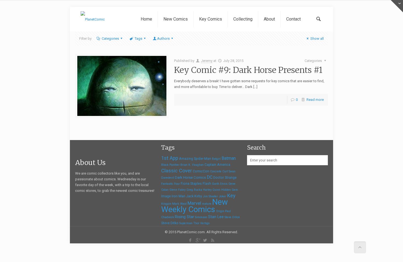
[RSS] (212, 240)
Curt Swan (228, 171)
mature (206, 204)
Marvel (194, 203)
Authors (163, 38)
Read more (315, 100)
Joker (222, 196)
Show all (316, 38)
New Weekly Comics (194, 205)
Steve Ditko (169, 223)
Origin (220, 211)
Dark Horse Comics (190, 177)
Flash (207, 184)
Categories (110, 38)
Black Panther (170, 165)
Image (166, 196)
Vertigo (204, 223)
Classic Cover (176, 170)
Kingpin (166, 204)
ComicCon (201, 171)
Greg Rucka (194, 190)
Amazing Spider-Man (195, 159)
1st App (169, 158)
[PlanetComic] (93, 19)
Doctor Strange (225, 178)
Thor (196, 223)
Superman (185, 223)
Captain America (217, 165)
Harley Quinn (211, 190)
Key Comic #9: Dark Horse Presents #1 (248, 70)
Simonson (201, 217)
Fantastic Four (170, 184)
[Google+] (198, 240)
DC (209, 177)
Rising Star (184, 216)
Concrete (216, 171)
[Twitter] (205, 240)
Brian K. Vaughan (192, 165)
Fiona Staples (191, 184)
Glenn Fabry (177, 190)
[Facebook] (190, 240)
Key (231, 195)
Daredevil (167, 178)
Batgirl (216, 159)
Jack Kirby (194, 196)
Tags (138, 38)
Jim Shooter (210, 196)
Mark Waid (179, 204)
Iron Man (178, 196)
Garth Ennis (220, 184)
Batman (229, 158)
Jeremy (206, 61)
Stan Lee (216, 217)
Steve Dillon (232, 217)
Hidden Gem (229, 190)
